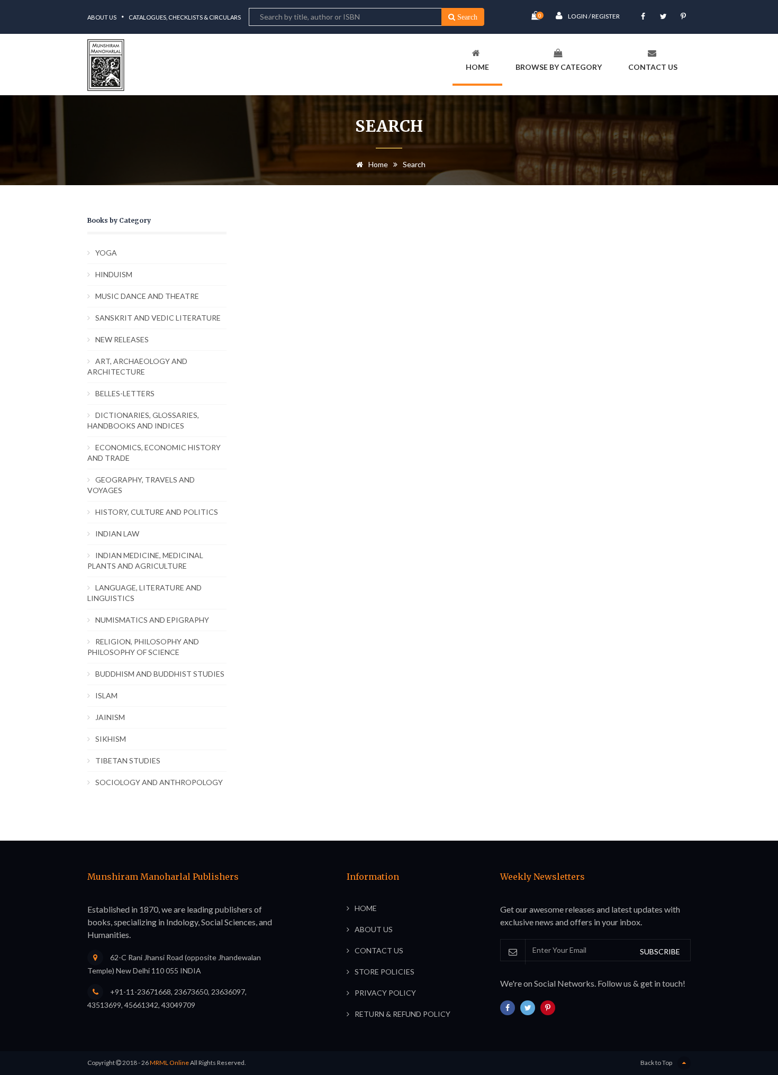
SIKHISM (110, 738)
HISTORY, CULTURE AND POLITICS (156, 511)
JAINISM (110, 717)
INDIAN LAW (117, 533)
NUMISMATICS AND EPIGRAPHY (152, 619)
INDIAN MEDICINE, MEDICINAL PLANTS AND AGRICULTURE (145, 560)
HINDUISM (113, 274)
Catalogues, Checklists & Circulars (185, 17)
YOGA (106, 252)
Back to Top (656, 1063)
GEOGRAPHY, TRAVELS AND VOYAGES (141, 485)
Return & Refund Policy (402, 1013)
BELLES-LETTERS (125, 393)
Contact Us (652, 66)
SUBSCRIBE (660, 951)
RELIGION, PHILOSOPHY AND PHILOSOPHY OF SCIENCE (143, 647)
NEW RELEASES (122, 339)
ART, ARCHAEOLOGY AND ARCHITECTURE (137, 366)
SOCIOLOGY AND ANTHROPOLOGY (159, 782)
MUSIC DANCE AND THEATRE (147, 295)
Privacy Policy (385, 992)
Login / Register (594, 16)
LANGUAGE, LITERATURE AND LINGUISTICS (144, 593)
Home (477, 66)
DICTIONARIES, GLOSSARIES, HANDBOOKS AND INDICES (143, 420)
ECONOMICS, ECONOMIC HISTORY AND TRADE (154, 452)
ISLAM (106, 695)
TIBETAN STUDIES (127, 760)
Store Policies (384, 971)
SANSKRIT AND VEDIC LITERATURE (158, 317)
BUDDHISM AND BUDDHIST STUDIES (159, 673)
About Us (101, 17)
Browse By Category (558, 66)
